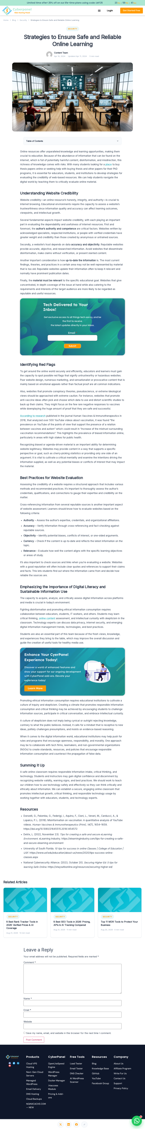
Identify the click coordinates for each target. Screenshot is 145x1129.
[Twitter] (14, 1063)
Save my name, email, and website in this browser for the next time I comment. (68, 1033)
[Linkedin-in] (18, 1063)
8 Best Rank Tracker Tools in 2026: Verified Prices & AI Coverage (22, 924)
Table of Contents (34, 141)
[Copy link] (84, 1124)
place (108, 164)
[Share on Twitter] (60, 1124)
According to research (33, 415)
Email (71, 333)
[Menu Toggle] (99, 10)
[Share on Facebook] (76, 1124)
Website (28, 1021)
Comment (30, 962)
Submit (72, 346)
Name (28, 998)
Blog (14, 20)
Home (5, 20)
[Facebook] (9, 1063)
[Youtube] (9, 1065)
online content (47, 618)
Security (23, 20)
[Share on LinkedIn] (68, 1124)
